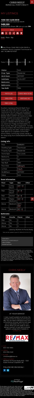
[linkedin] (8, 370)
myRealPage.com (17, 381)
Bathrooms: (5, 213)
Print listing (9, 103)
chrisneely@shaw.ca (10, 356)
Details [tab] (3, 37)
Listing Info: (5, 141)
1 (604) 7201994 (6, 242)
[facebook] (5, 370)
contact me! (17, 331)
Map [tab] (12, 37)
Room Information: (8, 179)
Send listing (9, 98)
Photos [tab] (8, 37)
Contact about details (25, 93)
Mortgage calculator (25, 98)
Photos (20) (8, 93)
